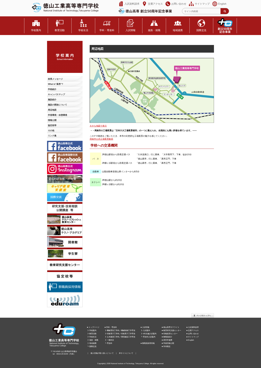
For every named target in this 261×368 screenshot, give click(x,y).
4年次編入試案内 (149, 334)
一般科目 (110, 340)
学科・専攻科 (106, 30)
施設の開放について (57, 104)
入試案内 (146, 330)
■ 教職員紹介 (167, 337)
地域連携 (178, 30)
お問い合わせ (178, 3)
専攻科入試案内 (149, 337)
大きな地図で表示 (98, 126)
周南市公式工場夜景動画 (101, 139)
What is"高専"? (55, 84)
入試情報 (130, 30)
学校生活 (83, 30)
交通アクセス (155, 3)
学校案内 (36, 30)
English (222, 3)
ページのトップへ (202, 315)
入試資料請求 (131, 3)
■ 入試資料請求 (192, 327)
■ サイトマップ (192, 337)
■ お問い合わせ (192, 334)
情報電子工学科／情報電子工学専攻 (121, 334)
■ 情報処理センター (170, 334)
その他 (51, 130)
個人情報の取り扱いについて (102, 353)
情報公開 (52, 120)
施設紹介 (52, 99)
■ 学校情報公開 (168, 343)
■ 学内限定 (166, 346)
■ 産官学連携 (167, 340)
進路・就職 (154, 30)
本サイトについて (126, 353)
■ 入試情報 (145, 327)
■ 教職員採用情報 (148, 343)
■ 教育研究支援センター (171, 330)
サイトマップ (202, 3)
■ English (190, 340)
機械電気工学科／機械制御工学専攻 (121, 330)
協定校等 (52, 125)
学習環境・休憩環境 (57, 115)
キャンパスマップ (56, 94)
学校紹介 (52, 89)
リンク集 (52, 135)
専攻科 (109, 343)
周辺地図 (52, 110)
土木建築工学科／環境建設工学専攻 (121, 337)
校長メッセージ (55, 79)
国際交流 (201, 30)
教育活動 (60, 30)
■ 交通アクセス (192, 330)
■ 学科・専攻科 (111, 327)
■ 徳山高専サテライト (170, 327)
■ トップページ (93, 327)
